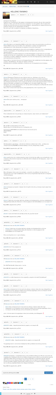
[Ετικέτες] (31, 2)
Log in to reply (48, 372)
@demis (5, 44)
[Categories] (28, 2)
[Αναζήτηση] (38, 2)
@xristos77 (6, 200)
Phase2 (4, 389)
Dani (11, 389)
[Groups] (35, 2)
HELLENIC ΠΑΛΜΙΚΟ (19, 225)
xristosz (33, 389)
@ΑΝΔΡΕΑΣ (6, 247)
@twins (5, 157)
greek (26, 389)
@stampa (6, 77)
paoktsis (14, 389)
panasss (22, 389)
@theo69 (5, 213)
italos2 (18, 389)
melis (8, 389)
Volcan (29, 389)
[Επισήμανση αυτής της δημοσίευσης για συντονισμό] (18, 15)
